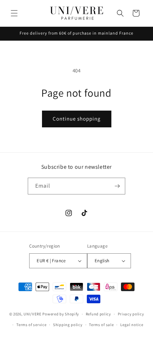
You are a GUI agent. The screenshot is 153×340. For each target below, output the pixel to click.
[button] (14, 13)
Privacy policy (131, 313)
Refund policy (98, 313)
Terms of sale (101, 324)
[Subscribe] (117, 186)
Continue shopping (77, 118)
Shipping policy (68, 324)
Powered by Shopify (60, 313)
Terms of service (31, 324)
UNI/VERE (32, 313)
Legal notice (131, 324)
